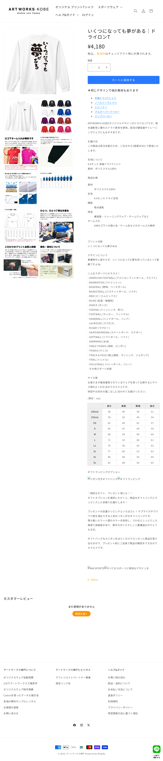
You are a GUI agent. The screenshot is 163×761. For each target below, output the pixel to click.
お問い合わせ (11, 713)
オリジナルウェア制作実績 (18, 689)
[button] (110, 7)
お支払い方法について (120, 689)
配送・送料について (119, 683)
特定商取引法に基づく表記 (123, 713)
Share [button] (94, 579)
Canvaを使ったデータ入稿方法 (21, 695)
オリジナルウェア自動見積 (18, 677)
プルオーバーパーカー (107, 111)
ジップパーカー (103, 116)
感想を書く (81, 614)
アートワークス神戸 (75, 753)
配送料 (101, 53)
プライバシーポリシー (120, 707)
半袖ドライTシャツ (105, 98)
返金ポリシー (115, 695)
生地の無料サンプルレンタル (20, 701)
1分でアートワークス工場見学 (20, 683)
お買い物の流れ (116, 677)
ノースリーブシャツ (106, 102)
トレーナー (101, 107)
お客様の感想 (11, 707)
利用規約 (113, 701)
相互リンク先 (63, 683)
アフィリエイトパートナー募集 (73, 677)
